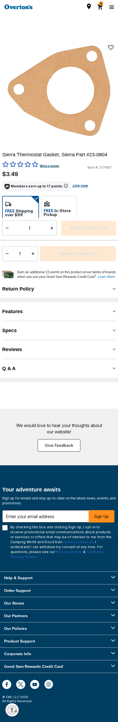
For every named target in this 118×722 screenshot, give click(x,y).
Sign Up (101, 516)
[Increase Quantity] (34, 254)
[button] (66, 274)
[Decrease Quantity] (5, 254)
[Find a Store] (89, 6)
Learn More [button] (106, 277)
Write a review (49, 166)
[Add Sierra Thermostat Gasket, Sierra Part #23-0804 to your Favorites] (110, 47)
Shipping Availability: (24, 236)
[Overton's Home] (18, 7)
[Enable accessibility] (12, 709)
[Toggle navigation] (111, 7)
